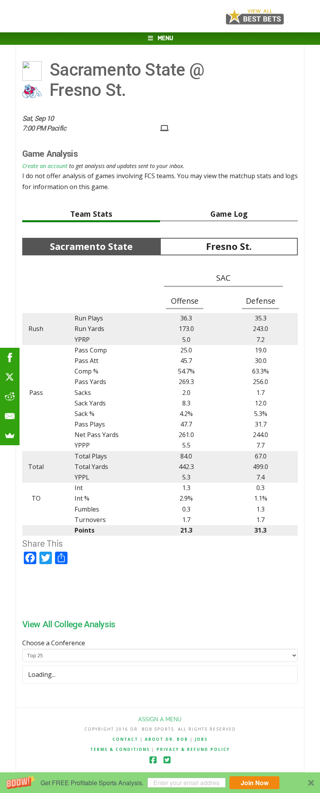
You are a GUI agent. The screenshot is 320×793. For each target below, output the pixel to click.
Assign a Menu (159, 719)
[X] (10, 377)
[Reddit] (10, 396)
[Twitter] (167, 760)
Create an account (45, 166)
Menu (165, 38)
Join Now (254, 782)
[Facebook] (152, 760)
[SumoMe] (10, 435)
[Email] (10, 416)
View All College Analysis (69, 624)
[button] (160, 782)
